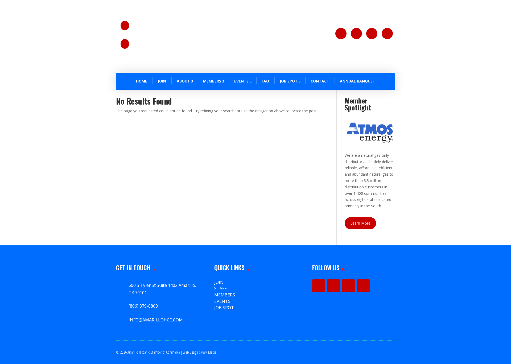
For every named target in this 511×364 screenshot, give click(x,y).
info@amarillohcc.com (156, 46)
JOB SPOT (289, 81)
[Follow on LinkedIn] (371, 33)
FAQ (265, 81)
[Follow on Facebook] (341, 33)
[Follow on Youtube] (387, 33)
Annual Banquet (357, 81)
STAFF (220, 288)
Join (219, 282)
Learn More (360, 223)
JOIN (162, 81)
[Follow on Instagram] (356, 33)
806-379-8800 (148, 28)
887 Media (209, 352)
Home (141, 81)
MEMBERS (224, 295)
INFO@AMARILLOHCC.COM (156, 320)
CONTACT (320, 81)
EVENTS (222, 301)
